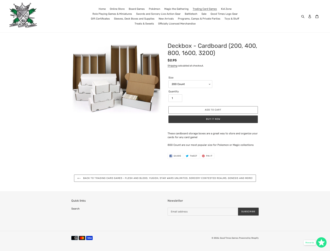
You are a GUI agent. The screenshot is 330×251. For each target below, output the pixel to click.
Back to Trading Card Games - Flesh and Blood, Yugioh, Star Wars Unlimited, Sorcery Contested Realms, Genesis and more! (167, 178)
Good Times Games (229, 238)
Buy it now (213, 119)
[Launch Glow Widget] (321, 242)
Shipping (172, 65)
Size (170, 77)
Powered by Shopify (249, 238)
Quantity (173, 91)
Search (75, 208)
